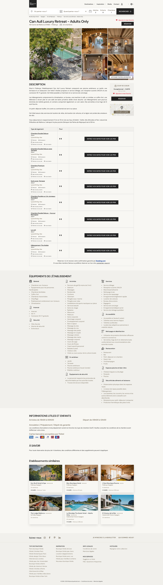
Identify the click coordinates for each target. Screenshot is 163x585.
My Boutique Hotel (34, 16)
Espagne (43, 16)
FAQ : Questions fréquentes (92, 562)
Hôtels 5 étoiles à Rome (37, 569)
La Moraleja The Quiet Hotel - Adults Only (80, 514)
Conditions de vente (90, 549)
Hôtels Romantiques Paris (37, 554)
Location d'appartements (64, 554)
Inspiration (100, 4)
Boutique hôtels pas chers (65, 551)
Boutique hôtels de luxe (64, 549)
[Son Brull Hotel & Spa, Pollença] (45, 473)
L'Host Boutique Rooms (110, 483)
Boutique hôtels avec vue (64, 556)
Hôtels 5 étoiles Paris (36, 551)
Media (110, 4)
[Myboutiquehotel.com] (33, 4)
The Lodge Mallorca (38, 513)
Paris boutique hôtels (36, 549)
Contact (116, 4)
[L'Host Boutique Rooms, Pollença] (117, 473)
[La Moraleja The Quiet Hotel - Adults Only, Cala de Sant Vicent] (81, 503)
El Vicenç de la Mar (109, 513)
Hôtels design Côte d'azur (37, 556)
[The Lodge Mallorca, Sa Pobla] (45, 503)
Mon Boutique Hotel (74, 483)
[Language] (132, 4)
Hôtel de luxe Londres (36, 559)
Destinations (89, 4)
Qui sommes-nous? (126, 538)
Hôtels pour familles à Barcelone (39, 574)
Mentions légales (88, 551)
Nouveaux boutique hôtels (64, 561)
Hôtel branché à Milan (36, 571)
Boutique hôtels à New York (38, 576)
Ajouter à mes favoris (126, 20)
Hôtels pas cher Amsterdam (38, 561)
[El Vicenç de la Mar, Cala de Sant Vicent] (117, 503)
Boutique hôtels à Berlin (37, 564)
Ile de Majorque (51, 16)
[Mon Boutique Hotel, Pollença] (81, 473)
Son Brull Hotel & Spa (38, 483)
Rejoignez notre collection (118, 549)
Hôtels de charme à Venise (38, 566)
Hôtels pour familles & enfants (66, 559)
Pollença (59, 16)
